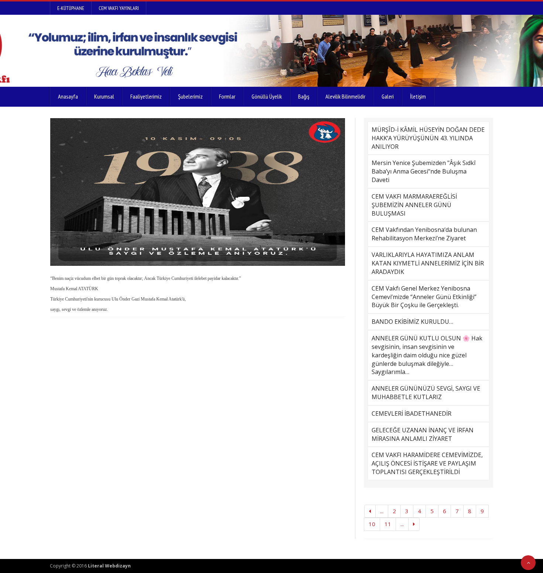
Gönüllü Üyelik (267, 96)
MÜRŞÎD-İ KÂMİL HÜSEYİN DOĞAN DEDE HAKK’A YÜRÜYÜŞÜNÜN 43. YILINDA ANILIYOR (428, 138)
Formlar (227, 96)
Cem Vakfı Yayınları (119, 8)
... (381, 511)
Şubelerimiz (190, 96)
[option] (197, 192)
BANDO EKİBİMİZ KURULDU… (412, 322)
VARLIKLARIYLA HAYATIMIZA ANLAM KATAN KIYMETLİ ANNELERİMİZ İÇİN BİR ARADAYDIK (428, 263)
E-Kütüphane (70, 8)
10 (372, 524)
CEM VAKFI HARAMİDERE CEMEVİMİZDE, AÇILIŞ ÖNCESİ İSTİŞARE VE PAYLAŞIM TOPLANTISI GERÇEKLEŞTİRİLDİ (427, 463)
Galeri (388, 96)
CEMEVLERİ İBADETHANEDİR (411, 413)
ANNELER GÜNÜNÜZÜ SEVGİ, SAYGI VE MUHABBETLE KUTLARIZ (426, 392)
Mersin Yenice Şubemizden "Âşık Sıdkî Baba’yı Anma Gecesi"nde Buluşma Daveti (423, 171)
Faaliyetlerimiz (146, 96)
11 (388, 524)
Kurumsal (104, 96)
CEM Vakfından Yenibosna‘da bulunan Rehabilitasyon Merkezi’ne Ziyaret (424, 234)
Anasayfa (68, 96)
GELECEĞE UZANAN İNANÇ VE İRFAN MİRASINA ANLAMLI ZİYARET (423, 434)
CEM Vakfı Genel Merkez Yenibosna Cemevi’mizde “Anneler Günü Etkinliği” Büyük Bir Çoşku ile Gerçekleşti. (424, 296)
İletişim (418, 96)
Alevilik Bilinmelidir (345, 96)
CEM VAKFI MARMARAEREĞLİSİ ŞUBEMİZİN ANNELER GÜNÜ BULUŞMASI (414, 204)
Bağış (303, 96)
